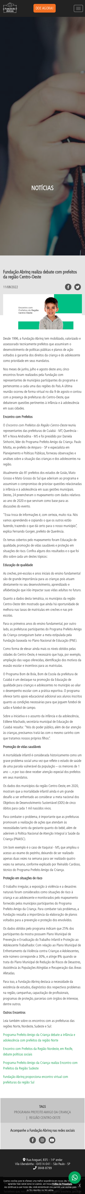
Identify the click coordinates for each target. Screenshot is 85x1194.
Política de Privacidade (62, 1183)
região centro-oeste (45, 1117)
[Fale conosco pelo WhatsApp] (74, 1177)
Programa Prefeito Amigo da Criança (42, 1112)
